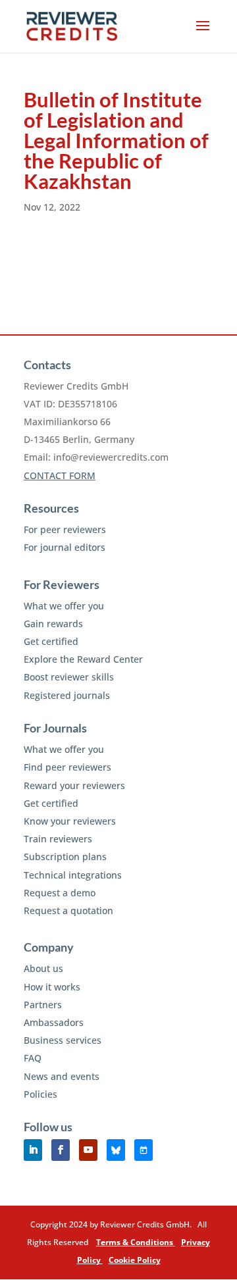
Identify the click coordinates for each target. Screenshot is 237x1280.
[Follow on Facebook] (60, 1150)
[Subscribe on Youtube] (88, 1150)
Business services (62, 1040)
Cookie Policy (135, 1260)
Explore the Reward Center (83, 659)
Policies (40, 1094)
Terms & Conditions (135, 1242)
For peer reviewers (65, 529)
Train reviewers (58, 838)
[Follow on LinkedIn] (33, 1150)
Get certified (51, 641)
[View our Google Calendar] (143, 1150)
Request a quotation (68, 910)
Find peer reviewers (67, 767)
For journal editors (64, 547)
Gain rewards (53, 623)
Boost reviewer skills (69, 677)
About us (43, 968)
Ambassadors (54, 1022)
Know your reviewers (70, 821)
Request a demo (59, 892)
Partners (43, 1004)
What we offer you (64, 606)
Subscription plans (65, 856)
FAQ (32, 1058)
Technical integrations (73, 875)
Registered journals (67, 695)
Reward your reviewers (74, 785)
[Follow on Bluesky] (116, 1150)
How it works (52, 987)
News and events (61, 1076)
